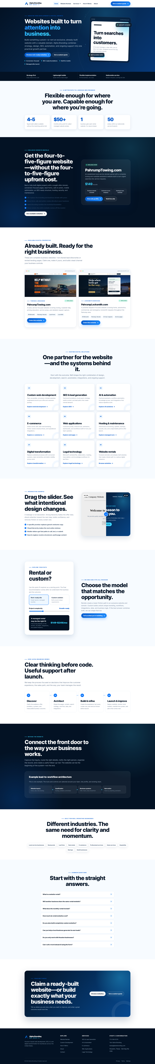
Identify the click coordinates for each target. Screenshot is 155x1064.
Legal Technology (87, 1052)
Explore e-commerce (35, 435)
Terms (123, 1061)
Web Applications (87, 1049)
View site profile (94, 199)
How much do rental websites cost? (55, 916)
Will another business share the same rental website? (61, 901)
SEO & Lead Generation (89, 1039)
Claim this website (36, 320)
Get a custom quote (121, 3)
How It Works (87, 3)
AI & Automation (86, 1042)
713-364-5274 (114, 1039)
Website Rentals (65, 3)
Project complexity (36, 608)
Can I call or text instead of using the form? (57, 944)
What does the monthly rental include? (56, 909)
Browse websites (106, 463)
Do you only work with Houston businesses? (58, 937)
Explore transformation (36, 463)
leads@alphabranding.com (117, 1045)
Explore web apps (70, 435)
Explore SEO (68, 407)
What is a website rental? (51, 894)
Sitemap (128, 1061)
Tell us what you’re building (94, 615)
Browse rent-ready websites (37, 55)
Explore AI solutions (107, 407)
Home (56, 3)
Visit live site (110, 199)
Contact (62, 1052)
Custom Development (66, 1042)
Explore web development (37, 407)
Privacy (118, 1061)
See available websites (35, 214)
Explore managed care (108, 435)
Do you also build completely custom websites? (59, 923)
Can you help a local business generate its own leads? (61, 930)
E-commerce (85, 1045)
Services (76, 3)
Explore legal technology (73, 463)
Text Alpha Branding (116, 1042)
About (96, 3)
